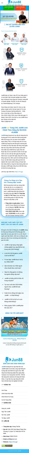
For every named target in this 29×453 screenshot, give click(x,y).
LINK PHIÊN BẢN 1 (8, 7)
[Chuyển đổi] (2, 245)
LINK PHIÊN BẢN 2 (20, 7)
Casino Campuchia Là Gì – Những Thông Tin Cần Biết (14, 339)
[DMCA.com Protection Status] (7, 445)
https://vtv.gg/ (19, 171)
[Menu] (2, 3)
